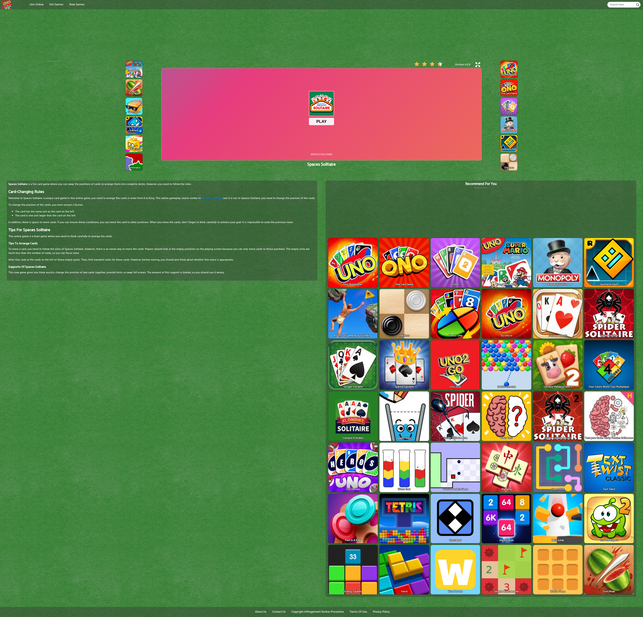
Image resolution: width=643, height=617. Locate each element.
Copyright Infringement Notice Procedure (317, 611)
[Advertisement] (321, 35)
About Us (260, 611)
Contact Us (279, 611)
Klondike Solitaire (211, 198)
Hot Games (56, 4)
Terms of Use (358, 611)
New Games (77, 4)
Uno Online (37, 4)
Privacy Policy (381, 611)
